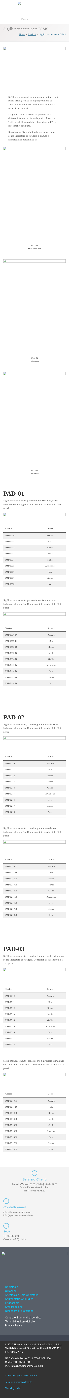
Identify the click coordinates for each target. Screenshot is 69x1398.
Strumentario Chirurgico (19, 1299)
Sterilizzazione (14, 1307)
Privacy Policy (13, 1325)
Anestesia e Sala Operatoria (22, 1295)
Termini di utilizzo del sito (20, 1321)
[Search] (63, 19)
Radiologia (11, 1287)
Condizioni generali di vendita (23, 1317)
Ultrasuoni (11, 1291)
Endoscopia (12, 1303)
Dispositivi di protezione (19, 1311)
